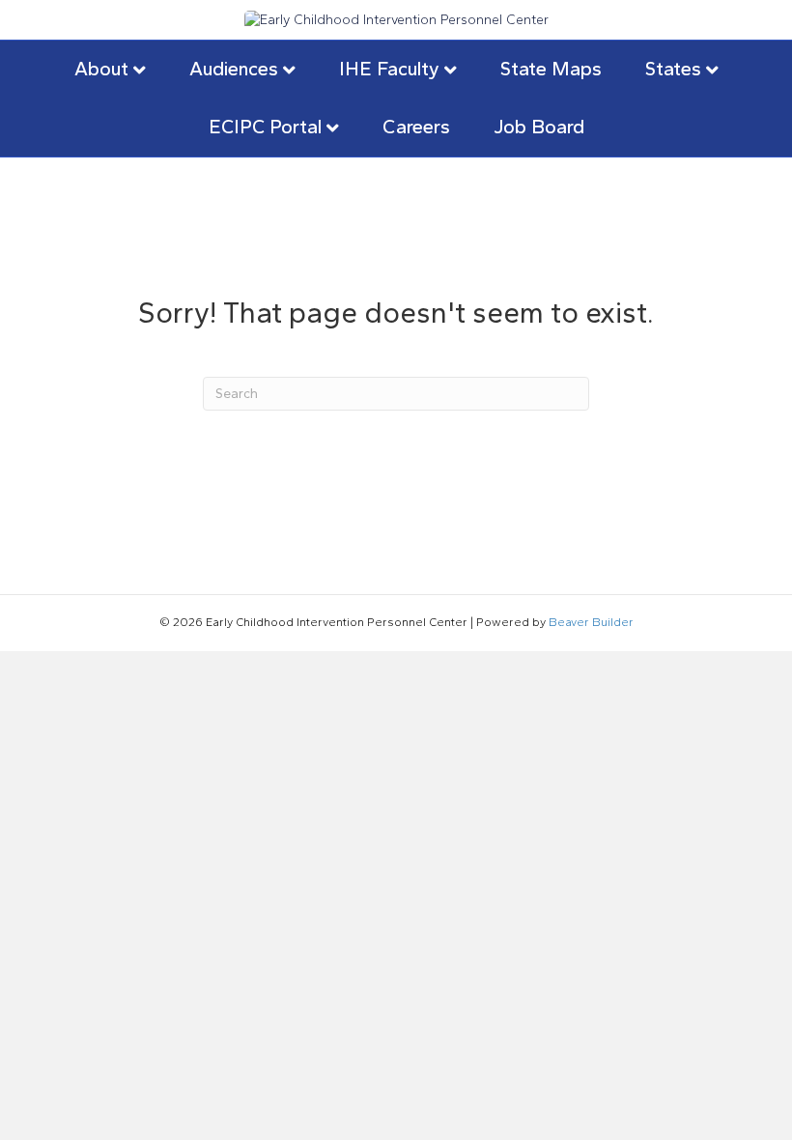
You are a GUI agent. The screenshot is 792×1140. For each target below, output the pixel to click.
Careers (416, 126)
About (101, 68)
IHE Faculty (389, 68)
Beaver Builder (591, 622)
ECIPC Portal (265, 126)
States (673, 68)
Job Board (539, 126)
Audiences (233, 68)
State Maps (551, 68)
